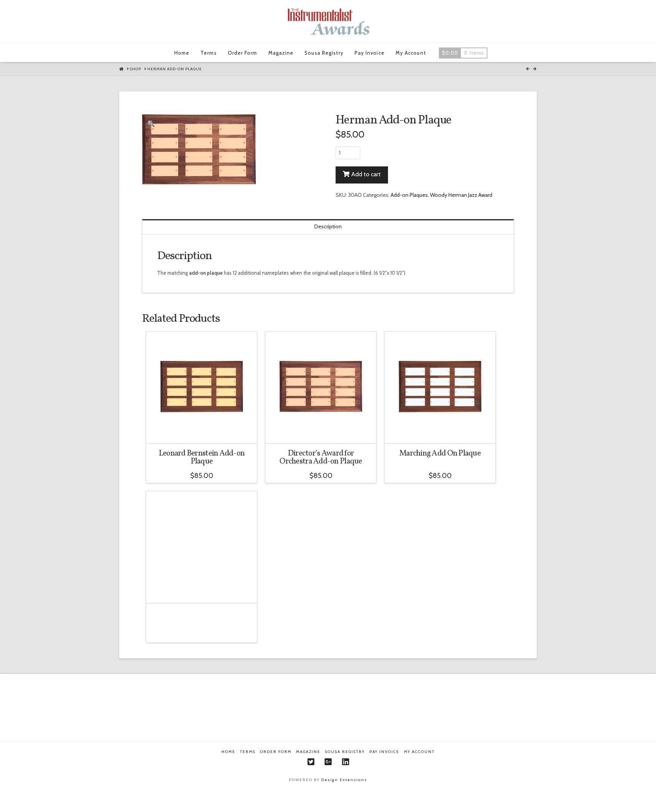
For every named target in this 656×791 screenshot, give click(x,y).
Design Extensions (344, 779)
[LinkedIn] (345, 762)
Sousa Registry (345, 751)
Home (228, 751)
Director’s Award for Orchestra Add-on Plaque (320, 457)
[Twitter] (311, 762)
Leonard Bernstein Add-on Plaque (202, 457)
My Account (419, 751)
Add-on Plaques (409, 194)
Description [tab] (328, 226)
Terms (247, 751)
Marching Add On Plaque (440, 453)
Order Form (276, 751)
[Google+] (328, 762)
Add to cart (366, 174)
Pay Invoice (384, 751)
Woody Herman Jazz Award (461, 194)
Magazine (308, 751)
